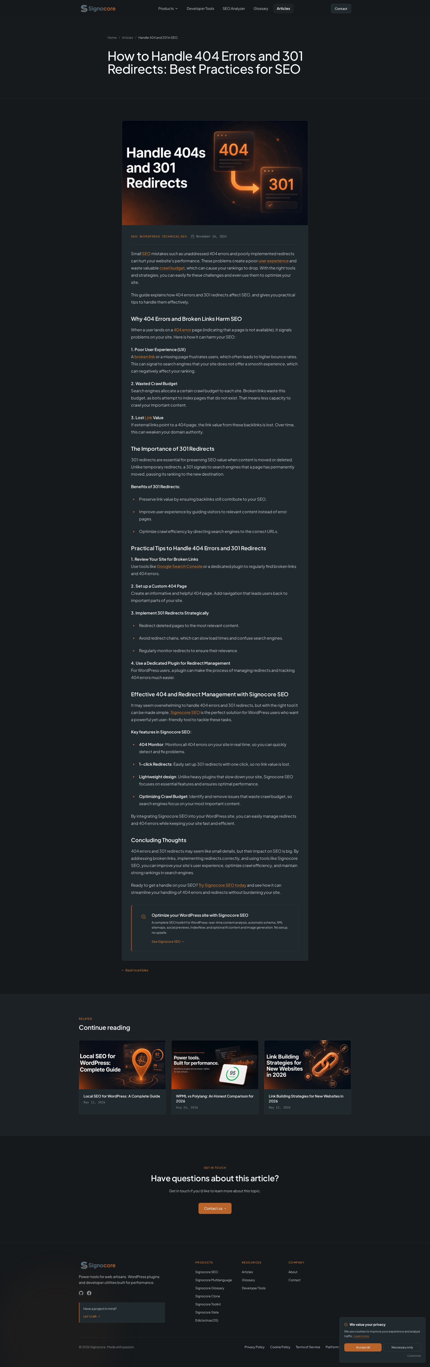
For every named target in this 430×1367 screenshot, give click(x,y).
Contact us (215, 1208)
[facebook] (89, 1293)
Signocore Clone (207, 1296)
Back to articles (135, 970)
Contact (341, 8)
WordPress (150, 236)
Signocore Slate (207, 1312)
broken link (144, 356)
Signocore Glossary (209, 1288)
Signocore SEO (185, 712)
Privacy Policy (255, 1347)
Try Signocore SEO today (222, 885)
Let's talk (91, 1316)
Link (148, 417)
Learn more (361, 1336)
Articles (283, 8)
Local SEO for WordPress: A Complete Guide (122, 1096)
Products (166, 8)
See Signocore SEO (168, 941)
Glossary (261, 8)
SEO (134, 236)
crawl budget (172, 267)
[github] (81, 1293)
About (292, 1272)
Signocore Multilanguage (213, 1280)
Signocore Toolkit (208, 1304)
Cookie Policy (280, 1347)
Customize (414, 1355)
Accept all (363, 1347)
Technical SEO (174, 236)
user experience (273, 260)
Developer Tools (200, 8)
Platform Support (338, 1347)
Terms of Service (308, 1347)
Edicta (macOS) (206, 1320)
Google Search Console (179, 566)
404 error (182, 329)
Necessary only (402, 1347)
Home (112, 37)
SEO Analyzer (234, 8)
